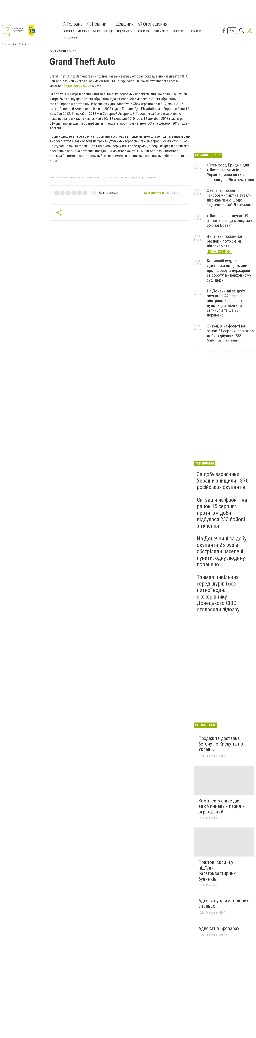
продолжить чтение (76, 86)
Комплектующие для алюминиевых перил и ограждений (221, 806)
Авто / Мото (161, 30)
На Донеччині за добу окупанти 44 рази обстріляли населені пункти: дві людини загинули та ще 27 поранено (226, 303)
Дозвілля (83, 30)
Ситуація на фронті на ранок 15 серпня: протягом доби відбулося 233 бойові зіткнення (222, 513)
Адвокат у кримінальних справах (223, 903)
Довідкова (194, 30)
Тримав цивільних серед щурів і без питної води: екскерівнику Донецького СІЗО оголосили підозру (218, 593)
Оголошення (155, 24)
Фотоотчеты (70, 37)
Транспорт (178, 30)
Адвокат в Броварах (218, 928)
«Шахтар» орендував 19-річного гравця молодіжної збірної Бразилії (230, 220)
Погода (108, 30)
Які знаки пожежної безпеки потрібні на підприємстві (224, 241)
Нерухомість (124, 30)
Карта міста (143, 30)
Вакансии (68, 30)
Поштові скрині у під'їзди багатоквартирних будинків (217, 871)
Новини (99, 24)
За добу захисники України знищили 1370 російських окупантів (223, 480)
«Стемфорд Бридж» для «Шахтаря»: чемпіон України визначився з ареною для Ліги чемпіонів (230, 172)
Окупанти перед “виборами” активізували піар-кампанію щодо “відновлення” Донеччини (230, 197)
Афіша (96, 30)
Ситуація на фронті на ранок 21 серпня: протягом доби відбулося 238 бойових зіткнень (230, 333)
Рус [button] (232, 30)
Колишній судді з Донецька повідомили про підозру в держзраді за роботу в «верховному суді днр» (229, 270)
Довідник (125, 24)
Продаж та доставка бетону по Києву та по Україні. (220, 744)
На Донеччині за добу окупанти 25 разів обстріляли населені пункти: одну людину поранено (222, 551)
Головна (75, 24)
